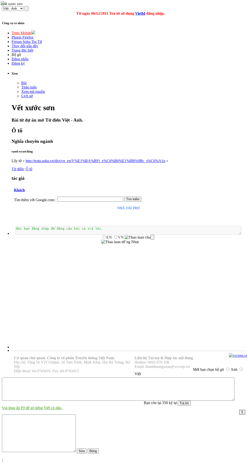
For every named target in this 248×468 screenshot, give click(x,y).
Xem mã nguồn (33, 91)
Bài (24, 83)
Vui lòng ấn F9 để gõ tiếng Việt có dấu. (32, 408)
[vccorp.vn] (238, 355)
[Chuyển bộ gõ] (3, 3)
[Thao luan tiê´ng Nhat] (120, 242)
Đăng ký (18, 63)
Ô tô (29, 169)
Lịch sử (27, 96)
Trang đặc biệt (22, 50)
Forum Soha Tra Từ (27, 42)
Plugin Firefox (23, 37)
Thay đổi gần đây (25, 46)
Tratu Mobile (21, 33)
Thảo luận (29, 87)
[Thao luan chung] (139, 237)
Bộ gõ (16, 55)
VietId (140, 13)
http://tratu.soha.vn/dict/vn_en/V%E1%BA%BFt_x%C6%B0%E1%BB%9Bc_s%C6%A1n (95, 161)
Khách (19, 190)
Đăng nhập (20, 59)
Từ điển (18, 169)
